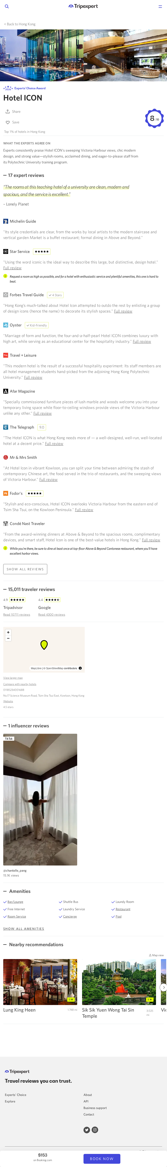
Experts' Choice (15, 1095)
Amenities (19, 891)
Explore (10, 1101)
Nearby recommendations (35, 944)
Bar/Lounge (15, 901)
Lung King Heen (19, 1010)
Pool (119, 916)
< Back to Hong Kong (19, 24)
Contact (89, 1114)
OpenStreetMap (54, 668)
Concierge (70, 916)
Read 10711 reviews (16, 614)
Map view (158, 955)
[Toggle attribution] (80, 668)
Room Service (17, 916)
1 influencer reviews (28, 725)
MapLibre (36, 668)
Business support (95, 1108)
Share (16, 111)
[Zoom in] (8, 632)
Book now (102, 1159)
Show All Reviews (25, 569)
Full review (12, 267)
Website (8, 701)
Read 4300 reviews (51, 614)
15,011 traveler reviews (31, 589)
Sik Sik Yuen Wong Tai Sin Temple (108, 1013)
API (86, 1101)
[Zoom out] (8, 638)
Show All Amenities (23, 928)
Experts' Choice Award (30, 88)
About (88, 1095)
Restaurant (123, 909)
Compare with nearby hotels (19, 684)
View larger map (13, 677)
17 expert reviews (26, 175)
